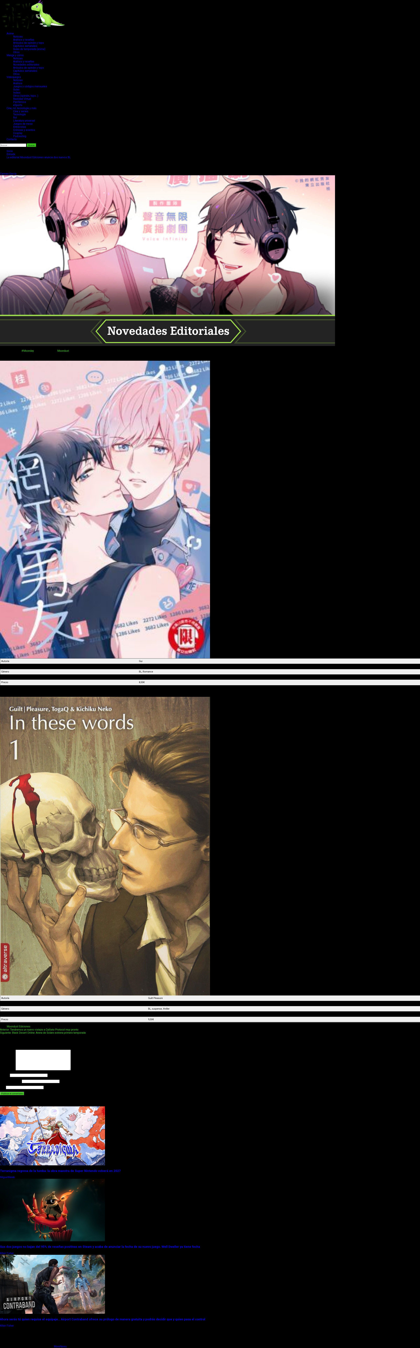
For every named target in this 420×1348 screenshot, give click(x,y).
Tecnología (19, 114)
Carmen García (8, 173)
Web (2, 1087)
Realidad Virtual (22, 98)
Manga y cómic (15, 55)
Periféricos (19, 102)
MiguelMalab (8, 1177)
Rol (15, 117)
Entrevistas (19, 126)
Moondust (63, 350)
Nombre (4, 1075)
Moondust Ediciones (18, 1026)
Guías (16, 89)
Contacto (12, 139)
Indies (16, 92)
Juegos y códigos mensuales (30, 86)
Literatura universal (24, 120)
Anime (10, 33)
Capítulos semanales (25, 46)
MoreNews (60, 1346)
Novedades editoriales (26, 64)
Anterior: (39, 1029)
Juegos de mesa (22, 123)
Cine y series (20, 111)
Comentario (7, 1069)
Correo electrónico (10, 1081)
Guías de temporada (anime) (29, 49)
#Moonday (27, 350)
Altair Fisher (7, 1253)
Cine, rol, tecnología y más (21, 108)
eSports (17, 105)
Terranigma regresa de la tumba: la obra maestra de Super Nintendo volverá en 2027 (60, 1171)
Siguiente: (43, 1032)
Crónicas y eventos (24, 130)
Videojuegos (14, 77)
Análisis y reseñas (23, 39)
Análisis (17, 83)
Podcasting (19, 136)
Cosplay (17, 133)
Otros (16, 52)
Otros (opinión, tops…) (25, 95)
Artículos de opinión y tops (28, 42)
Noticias (18, 36)
